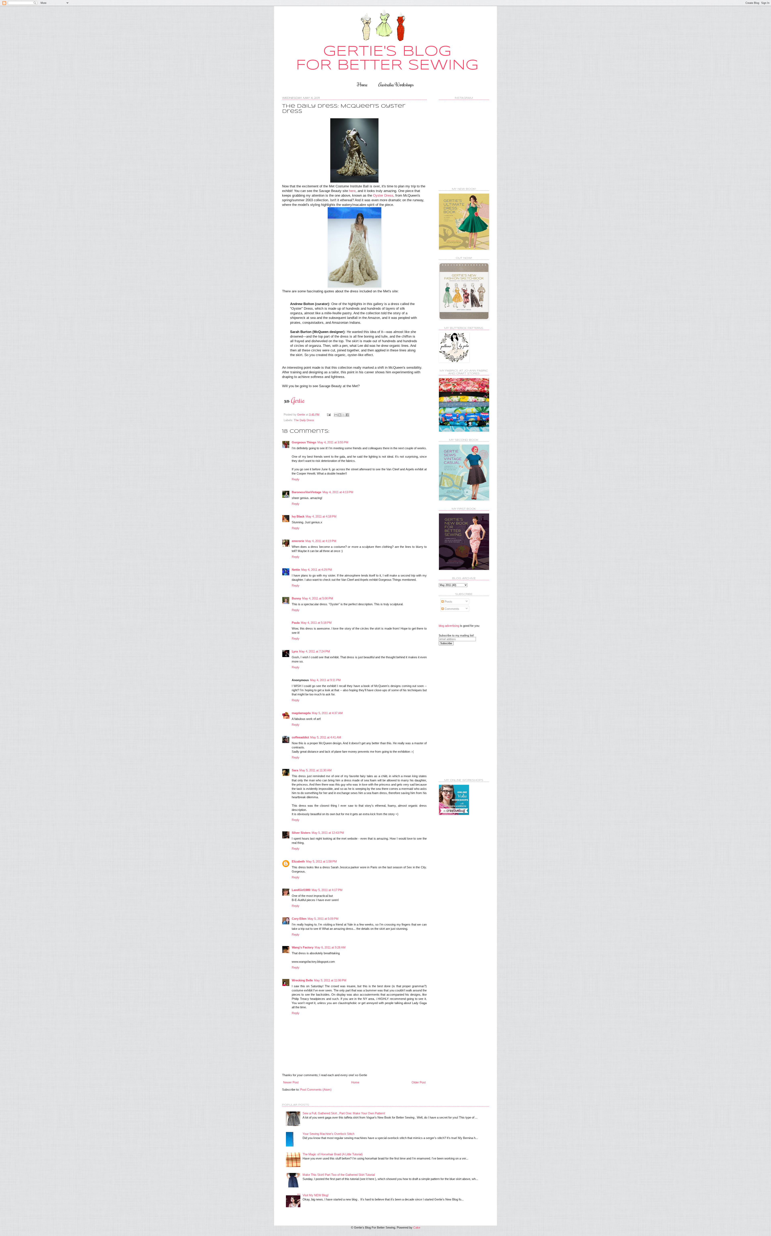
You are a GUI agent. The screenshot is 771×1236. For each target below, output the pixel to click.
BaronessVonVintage (306, 492)
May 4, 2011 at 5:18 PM (316, 622)
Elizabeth (298, 861)
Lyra (295, 651)
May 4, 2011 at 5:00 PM (317, 598)
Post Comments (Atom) (315, 1089)
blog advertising (449, 625)
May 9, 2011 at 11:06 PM (330, 980)
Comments (451, 608)
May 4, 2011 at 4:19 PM (320, 541)
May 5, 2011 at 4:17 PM (327, 890)
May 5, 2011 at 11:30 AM (315, 770)
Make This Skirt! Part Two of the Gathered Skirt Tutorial (339, 1174)
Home (362, 84)
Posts (448, 601)
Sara (295, 770)
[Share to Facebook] (347, 415)
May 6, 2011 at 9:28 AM (330, 947)
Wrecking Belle (302, 980)
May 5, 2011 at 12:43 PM (328, 832)
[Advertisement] (455, 711)
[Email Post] (328, 414)
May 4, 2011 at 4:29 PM (316, 569)
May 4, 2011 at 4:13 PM (337, 492)
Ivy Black (298, 516)
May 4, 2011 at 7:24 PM (314, 651)
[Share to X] (344, 415)
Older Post (419, 1082)
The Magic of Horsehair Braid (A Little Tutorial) (333, 1154)
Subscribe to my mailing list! (456, 635)
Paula (296, 622)
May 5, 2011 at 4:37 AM (327, 713)
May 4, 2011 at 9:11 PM (325, 680)
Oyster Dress (383, 195)
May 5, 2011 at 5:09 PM (323, 918)
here (352, 191)
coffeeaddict (300, 737)
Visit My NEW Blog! (315, 1195)
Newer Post (291, 1082)
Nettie (296, 569)
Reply (295, 479)
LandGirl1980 (301, 890)
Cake (416, 1227)
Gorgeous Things (304, 442)
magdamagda (301, 713)
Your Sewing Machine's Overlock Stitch (328, 1133)
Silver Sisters (301, 832)
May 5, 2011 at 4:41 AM (325, 737)
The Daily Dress (304, 420)
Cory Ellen (299, 918)
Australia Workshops (396, 84)
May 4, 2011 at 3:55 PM (332, 442)
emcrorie (298, 541)
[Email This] (336, 415)
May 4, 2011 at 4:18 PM (321, 516)
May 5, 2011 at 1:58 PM (321, 861)
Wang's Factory (302, 947)
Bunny (296, 598)
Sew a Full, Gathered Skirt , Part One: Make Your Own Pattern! (344, 1113)
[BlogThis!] (340, 415)
